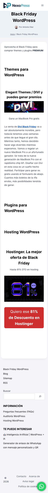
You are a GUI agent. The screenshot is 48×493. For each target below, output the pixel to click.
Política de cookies (28, 486)
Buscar (7, 391)
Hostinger (15, 252)
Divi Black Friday (27, 126)
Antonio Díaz (28, 27)
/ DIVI (23, 92)
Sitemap (7, 378)
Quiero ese (24, 317)
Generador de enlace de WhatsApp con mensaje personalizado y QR (22, 445)
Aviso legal (28, 481)
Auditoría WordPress (14, 416)
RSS (5, 383)
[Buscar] (40, 396)
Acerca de (34, 476)
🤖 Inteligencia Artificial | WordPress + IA (23, 436)
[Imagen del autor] (16, 27)
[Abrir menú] (42, 5)
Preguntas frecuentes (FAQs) (18, 411)
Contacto (21, 476)
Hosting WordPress (13, 420)
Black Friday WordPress (16, 369)
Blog (5, 373)
